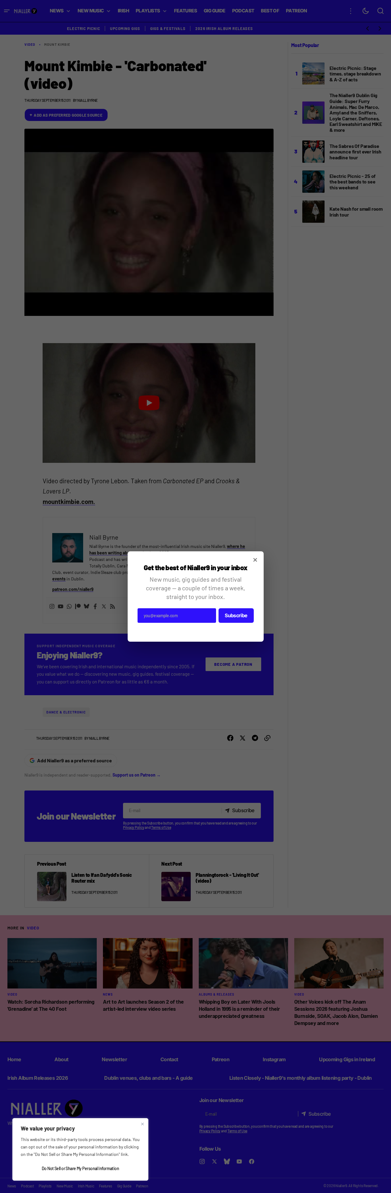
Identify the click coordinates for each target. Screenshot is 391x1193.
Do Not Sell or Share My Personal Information (80, 1168)
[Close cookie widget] (142, 1124)
